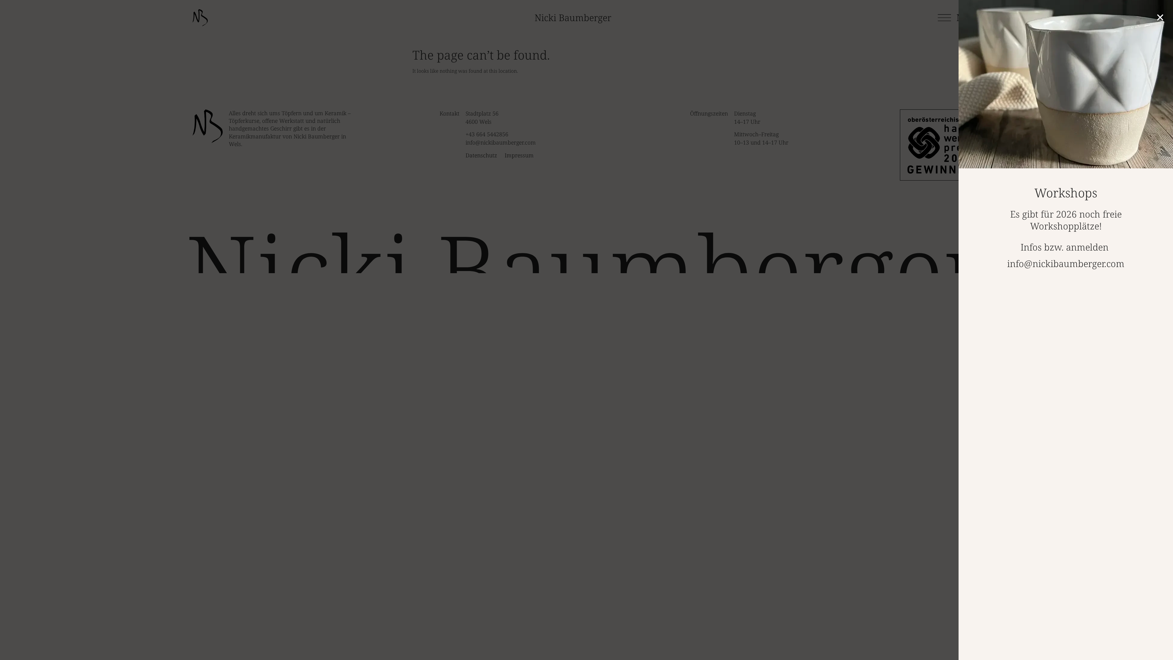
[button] (1160, 17)
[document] (586, 330)
